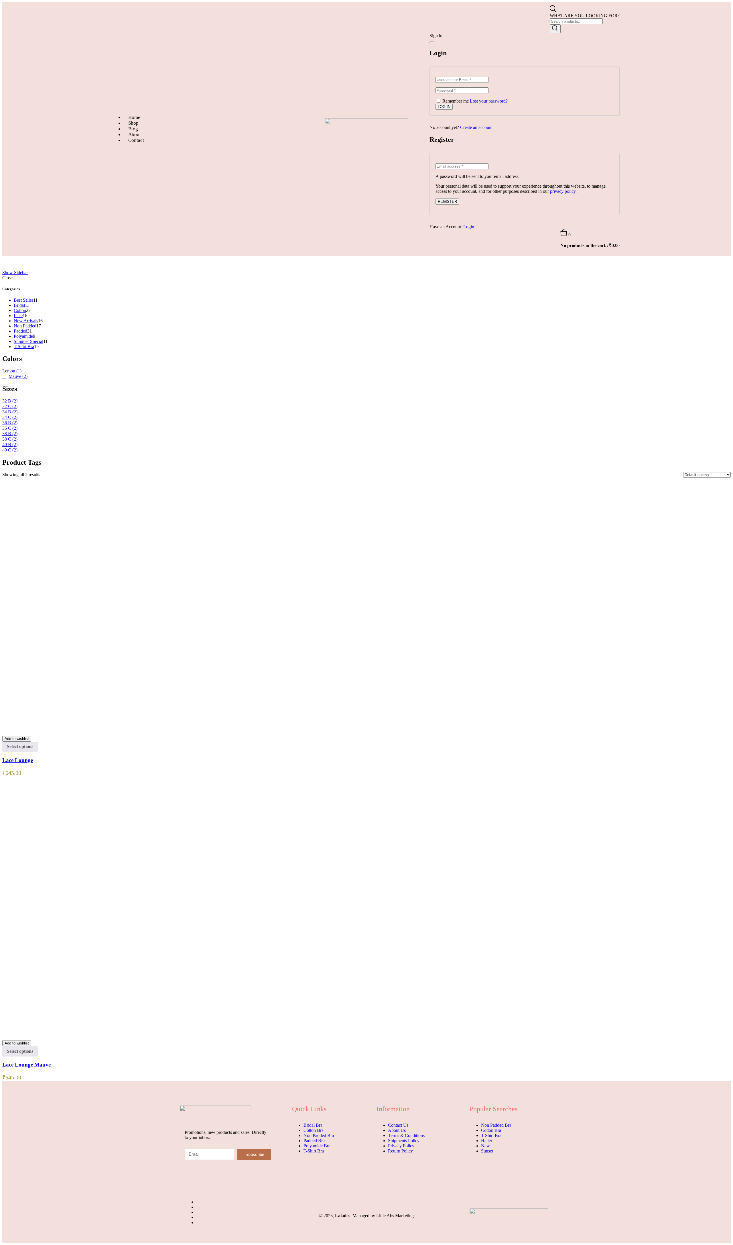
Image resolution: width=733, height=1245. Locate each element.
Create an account (476, 127)
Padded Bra (314, 1140)
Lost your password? (489, 101)
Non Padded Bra (319, 1135)
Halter (486, 1140)
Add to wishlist (17, 739)
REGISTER (447, 201)
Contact (136, 140)
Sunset (487, 1150)
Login (468, 226)
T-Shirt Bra (314, 1150)
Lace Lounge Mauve (26, 1065)
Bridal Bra (313, 1125)
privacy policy (563, 191)
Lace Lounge (17, 760)
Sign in (435, 35)
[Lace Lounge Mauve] (174, 1032)
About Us (397, 1130)
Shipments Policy (403, 1140)
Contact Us (398, 1125)
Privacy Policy (401, 1145)
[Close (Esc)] (431, 42)
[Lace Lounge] (212, 728)
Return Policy (400, 1150)
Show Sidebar (15, 272)
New (485, 1145)
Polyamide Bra (317, 1145)
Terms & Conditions (406, 1135)
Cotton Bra (314, 1130)
